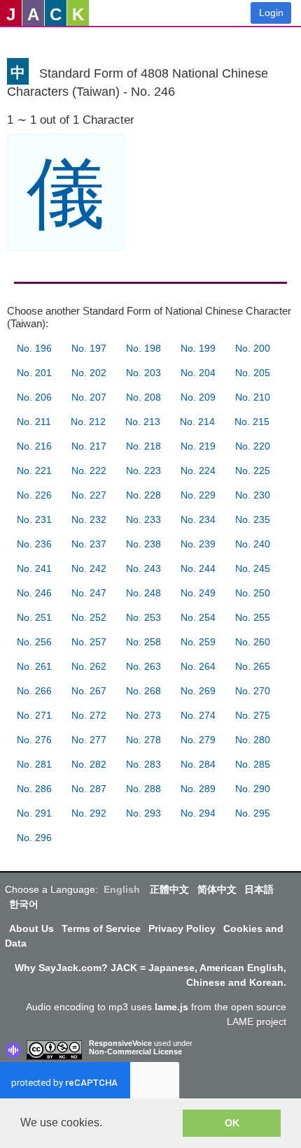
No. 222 (88, 470)
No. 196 (34, 348)
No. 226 (34, 495)
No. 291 (34, 813)
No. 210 (252, 397)
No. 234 (198, 519)
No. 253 (143, 617)
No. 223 (143, 470)
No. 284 (198, 764)
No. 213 (142, 421)
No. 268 (143, 690)
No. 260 (252, 641)
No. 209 (198, 397)
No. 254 (198, 617)
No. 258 (143, 641)
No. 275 (252, 715)
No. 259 (198, 641)
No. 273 (143, 715)
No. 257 (88, 641)
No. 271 (34, 715)
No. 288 (143, 788)
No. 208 (143, 397)
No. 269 (198, 690)
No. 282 (88, 764)
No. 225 (252, 470)
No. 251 (34, 617)
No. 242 (88, 568)
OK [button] (232, 1122)
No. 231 (34, 519)
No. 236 (34, 544)
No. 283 (143, 764)
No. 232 (88, 519)
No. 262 (88, 666)
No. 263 (143, 666)
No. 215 (252, 421)
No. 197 (88, 348)
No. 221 (34, 470)
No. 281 (34, 764)
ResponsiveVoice (120, 1043)
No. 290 (252, 788)
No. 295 (252, 813)
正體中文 (169, 889)
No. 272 (88, 715)
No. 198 (143, 348)
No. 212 (88, 421)
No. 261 (34, 666)
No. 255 (252, 617)
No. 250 (252, 592)
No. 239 (198, 544)
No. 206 (34, 397)
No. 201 (34, 372)
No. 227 (88, 495)
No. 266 (34, 690)
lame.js (171, 1006)
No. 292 (88, 813)
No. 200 (252, 348)
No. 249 (198, 592)
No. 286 (34, 788)
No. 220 (252, 446)
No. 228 (143, 495)
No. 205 (252, 372)
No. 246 (34, 592)
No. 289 (198, 788)
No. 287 (88, 788)
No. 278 (143, 739)
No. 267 (88, 690)
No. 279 (198, 739)
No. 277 (88, 739)
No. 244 (198, 568)
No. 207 (88, 397)
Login (271, 12)
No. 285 (252, 764)
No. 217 (88, 446)
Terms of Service (101, 928)
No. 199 (198, 348)
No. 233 (143, 519)
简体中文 (217, 889)
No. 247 (88, 592)
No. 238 (143, 544)
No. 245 (252, 568)
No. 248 (143, 592)
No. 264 (198, 666)
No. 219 (198, 446)
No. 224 (198, 470)
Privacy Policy (182, 928)
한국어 (23, 904)
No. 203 (143, 372)
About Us (31, 928)
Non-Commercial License (135, 1051)
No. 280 (252, 739)
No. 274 (198, 715)
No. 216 (34, 446)
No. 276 (34, 739)
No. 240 (252, 544)
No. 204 (198, 372)
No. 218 (143, 446)
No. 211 (34, 421)
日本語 (259, 889)
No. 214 (197, 421)
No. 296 (34, 837)
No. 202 (88, 372)
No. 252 (88, 617)
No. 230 (252, 495)
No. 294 (198, 813)
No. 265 (252, 666)
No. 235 (252, 519)
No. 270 (252, 690)
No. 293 (143, 813)
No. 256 (34, 641)
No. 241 (34, 568)
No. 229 (198, 495)
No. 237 (88, 544)
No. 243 (143, 568)
